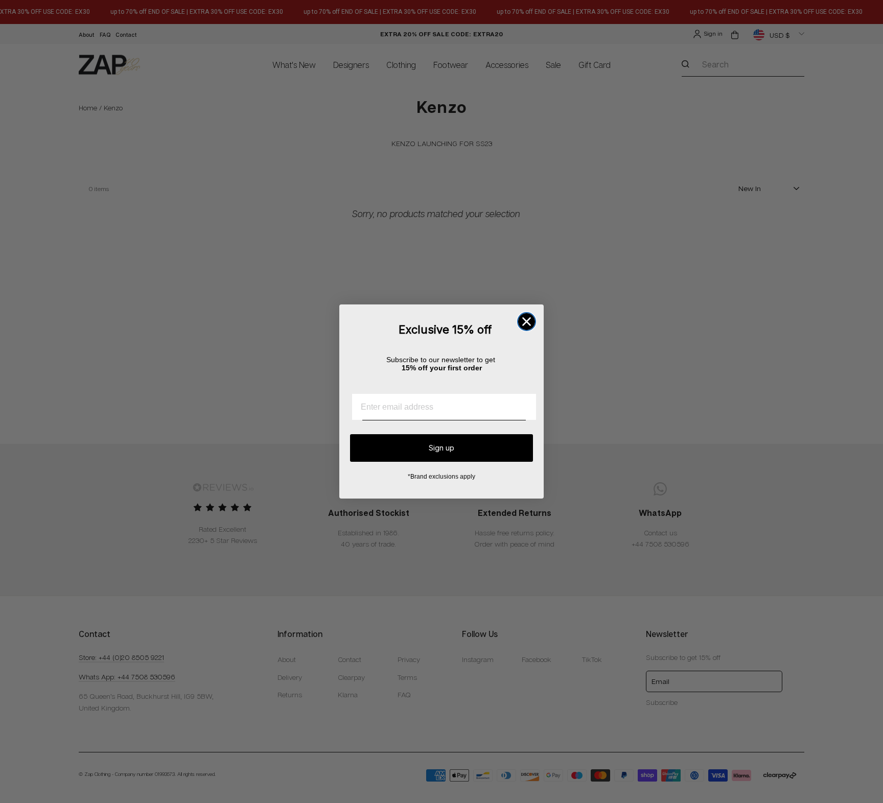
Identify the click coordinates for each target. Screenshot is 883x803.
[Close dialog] (527, 321)
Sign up (441, 447)
